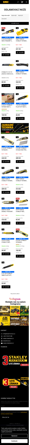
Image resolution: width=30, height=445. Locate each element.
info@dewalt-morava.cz (9, 333)
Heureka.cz (17, 423)
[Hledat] (18, 2)
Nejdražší (20, 15)
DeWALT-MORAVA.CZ (8, 338)
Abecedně (4, 18)
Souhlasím (14, 441)
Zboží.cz (12, 423)
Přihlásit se (5, 417)
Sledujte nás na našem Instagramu (15, 303)
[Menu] (26, 2)
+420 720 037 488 (7, 336)
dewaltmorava (6, 340)
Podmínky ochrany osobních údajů (15, 425)
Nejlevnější (13, 15)
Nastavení (14, 436)
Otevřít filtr (15, 23)
